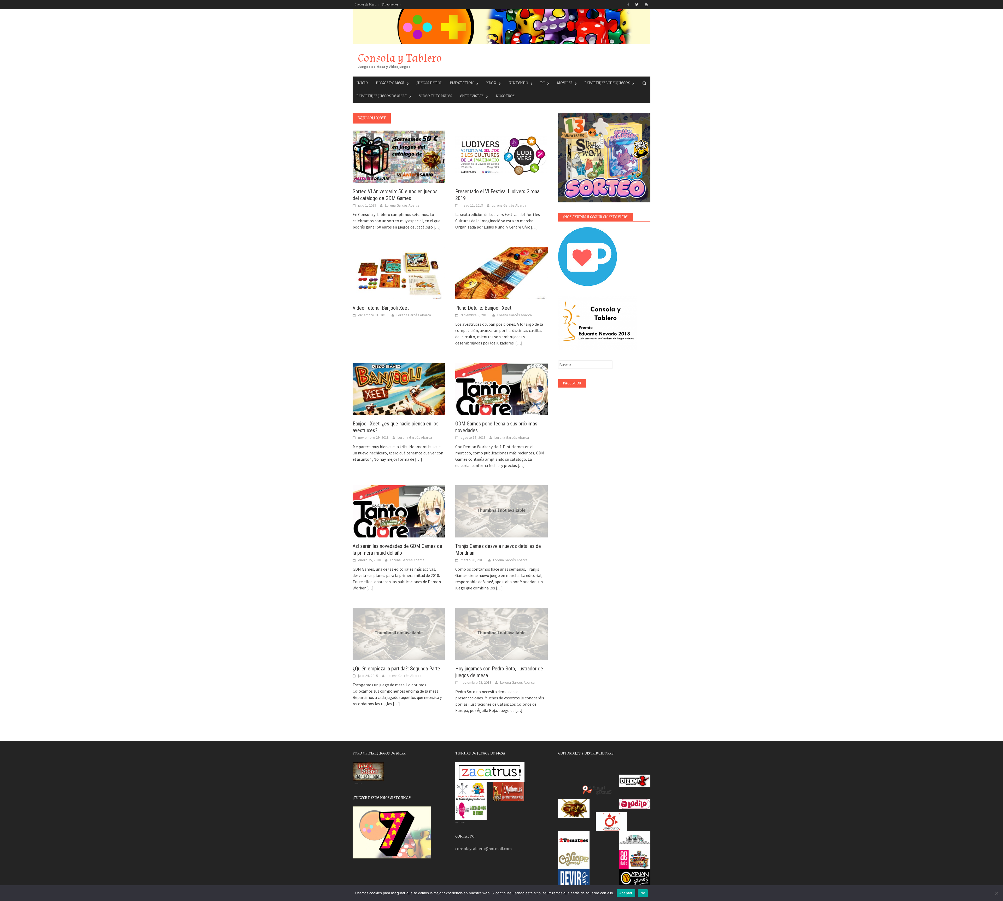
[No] (996, 893)
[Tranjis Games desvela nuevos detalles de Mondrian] (501, 510)
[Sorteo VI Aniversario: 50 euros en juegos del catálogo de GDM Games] (399, 156)
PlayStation (462, 82)
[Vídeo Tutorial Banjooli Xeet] (399, 272)
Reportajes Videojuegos (607, 82)
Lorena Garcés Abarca (402, 205)
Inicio (362, 82)
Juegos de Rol (429, 82)
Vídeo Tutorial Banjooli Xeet (381, 308)
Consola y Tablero (400, 58)
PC (542, 82)
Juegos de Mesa (365, 5)
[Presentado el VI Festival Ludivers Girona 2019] (501, 156)
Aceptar (626, 893)
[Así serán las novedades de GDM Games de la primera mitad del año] (399, 510)
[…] (437, 227)
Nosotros (505, 95)
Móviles (564, 82)
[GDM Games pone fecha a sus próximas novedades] (501, 388)
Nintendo (518, 82)
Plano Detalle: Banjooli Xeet (483, 308)
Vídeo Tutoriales (435, 95)
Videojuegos (390, 5)
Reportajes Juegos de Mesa (382, 95)
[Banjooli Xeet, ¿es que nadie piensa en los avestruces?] (399, 388)
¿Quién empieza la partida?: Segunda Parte (396, 668)
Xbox (491, 82)
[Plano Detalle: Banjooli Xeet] (501, 272)
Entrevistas (471, 95)
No (642, 893)
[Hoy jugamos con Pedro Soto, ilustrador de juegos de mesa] (501, 633)
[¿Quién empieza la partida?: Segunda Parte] (399, 633)
